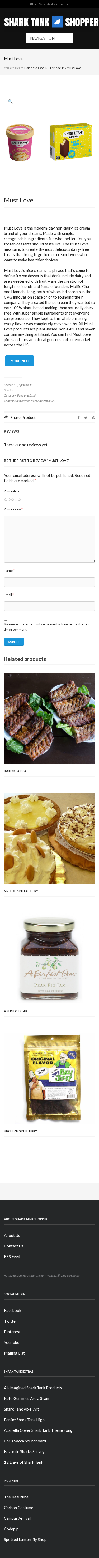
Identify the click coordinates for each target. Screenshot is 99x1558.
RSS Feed (12, 1256)
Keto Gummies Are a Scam (26, 1398)
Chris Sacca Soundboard (25, 1440)
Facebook (12, 1310)
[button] (10, 101)
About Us (12, 1235)
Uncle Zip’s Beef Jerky (20, 1131)
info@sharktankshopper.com (51, 4)
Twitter (10, 1321)
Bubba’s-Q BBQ (15, 770)
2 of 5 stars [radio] (7, 499)
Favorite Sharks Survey (24, 1451)
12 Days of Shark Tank (23, 1462)
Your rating (11, 491)
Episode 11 (57, 68)
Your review (13, 509)
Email (9, 595)
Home (28, 68)
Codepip (11, 1528)
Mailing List (14, 1353)
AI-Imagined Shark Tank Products (33, 1387)
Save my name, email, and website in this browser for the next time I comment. (47, 626)
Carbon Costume (18, 1507)
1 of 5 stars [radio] (5, 499)
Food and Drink (26, 395)
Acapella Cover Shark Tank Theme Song (38, 1430)
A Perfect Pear (15, 1011)
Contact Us (13, 1245)
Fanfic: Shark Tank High (24, 1419)
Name (9, 570)
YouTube (11, 1342)
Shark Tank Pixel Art (21, 1409)
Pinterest (12, 1331)
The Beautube (16, 1497)
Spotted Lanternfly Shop (25, 1539)
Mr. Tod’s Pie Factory (21, 891)
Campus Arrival (17, 1518)
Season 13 (41, 68)
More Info (20, 361)
